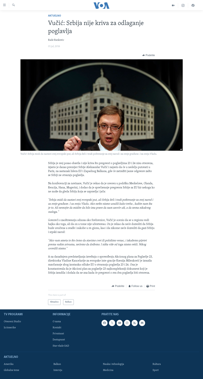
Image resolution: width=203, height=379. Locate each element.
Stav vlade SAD (61, 346)
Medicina (108, 370)
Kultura (157, 364)
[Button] (148, 55)
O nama (57, 321)
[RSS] (135, 323)
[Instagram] (183, 5)
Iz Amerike (10, 327)
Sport (156, 370)
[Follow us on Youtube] (120, 323)
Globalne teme (11, 370)
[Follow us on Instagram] (127, 323)
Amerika (8, 364)
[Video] (173, 5)
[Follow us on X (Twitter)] (112, 323)
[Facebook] (193, 5)
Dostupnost (59, 339)
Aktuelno (54, 15)
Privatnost (58, 333)
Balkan (57, 364)
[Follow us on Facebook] (105, 323)
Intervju (57, 370)
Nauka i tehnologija (113, 364)
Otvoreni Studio (12, 321)
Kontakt (57, 327)
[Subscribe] (142, 323)
